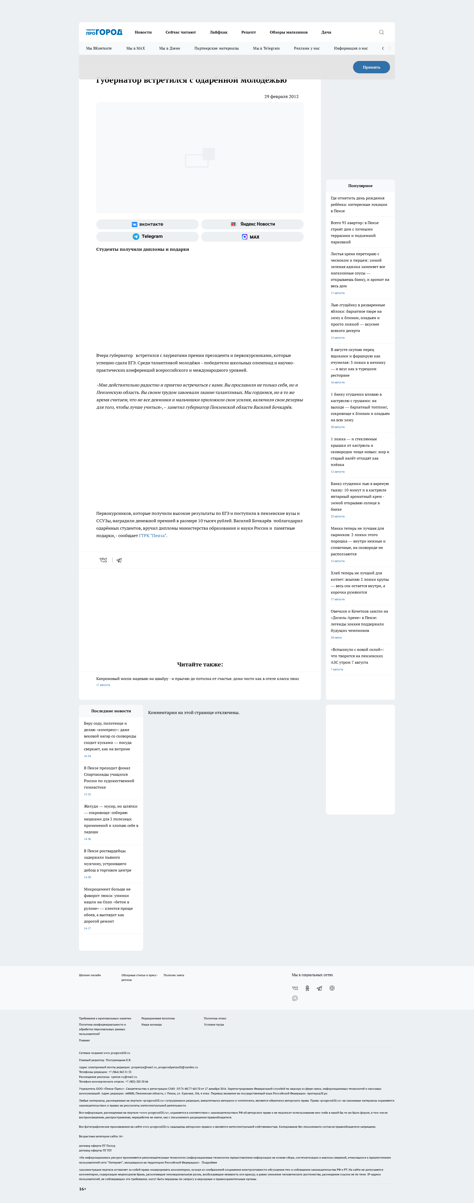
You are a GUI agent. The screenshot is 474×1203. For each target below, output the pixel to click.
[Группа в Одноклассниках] (307, 988)
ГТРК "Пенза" (152, 535)
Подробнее (209, 1162)
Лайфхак (219, 32)
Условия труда (214, 1024)
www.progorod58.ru (116, 1053)
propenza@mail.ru (144, 1067)
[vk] (103, 560)
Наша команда (151, 1024)
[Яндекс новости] (252, 224)
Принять (371, 67)
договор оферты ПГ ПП (95, 1150)
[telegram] (121, 560)
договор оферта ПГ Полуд (97, 1145)
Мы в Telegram (266, 48)
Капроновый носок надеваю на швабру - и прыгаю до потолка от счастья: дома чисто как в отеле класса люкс (197, 681)
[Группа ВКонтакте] (147, 224)
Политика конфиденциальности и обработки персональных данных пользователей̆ (102, 1029)
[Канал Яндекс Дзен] (332, 988)
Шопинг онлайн (90, 975)
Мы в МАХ (135, 48)
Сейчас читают (181, 32)
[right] (389, 48)
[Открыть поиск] (381, 32)
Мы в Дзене (169, 48)
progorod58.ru (153, 1100)
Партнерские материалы (217, 48)
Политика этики (215, 1018)
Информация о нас (351, 48)
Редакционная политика (158, 1018)
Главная (84, 1040)
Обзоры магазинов (289, 32)
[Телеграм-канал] (147, 237)
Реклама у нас (307, 48)
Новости (143, 32)
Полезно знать (174, 975)
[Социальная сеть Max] (252, 237)
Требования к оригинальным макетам (105, 1018)
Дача (326, 32)
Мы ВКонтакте (99, 48)
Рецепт (248, 32)
